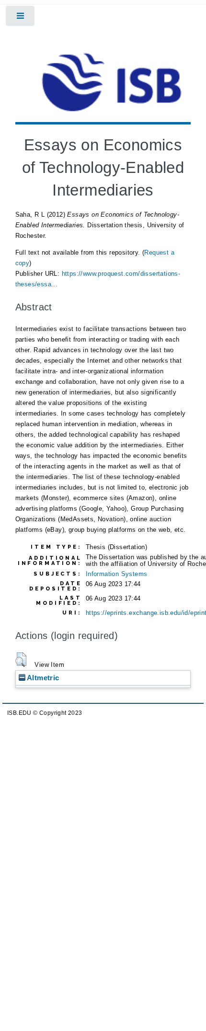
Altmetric (42, 678)
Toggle (21, 18)
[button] (20, 659)
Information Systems (117, 573)
